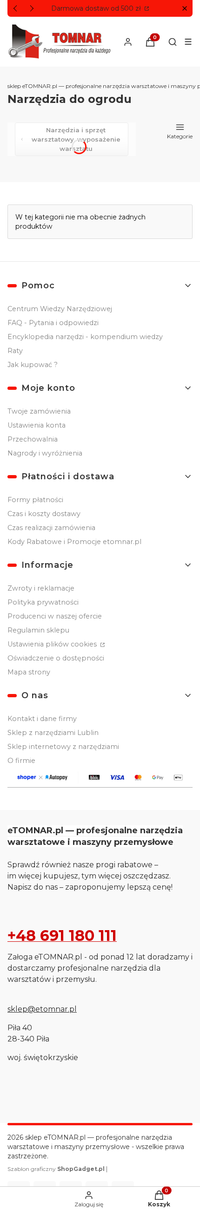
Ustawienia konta (36, 425)
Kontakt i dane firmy (42, 718)
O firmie (21, 760)
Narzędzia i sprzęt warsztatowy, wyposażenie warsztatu (76, 139)
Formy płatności (35, 500)
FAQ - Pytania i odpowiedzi (53, 323)
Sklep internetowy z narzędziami (63, 746)
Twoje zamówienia (39, 411)
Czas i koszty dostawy (43, 514)
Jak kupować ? (32, 365)
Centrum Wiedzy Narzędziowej (59, 309)
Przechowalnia (32, 439)
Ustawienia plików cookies (53, 644)
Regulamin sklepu (38, 630)
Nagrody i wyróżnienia (44, 453)
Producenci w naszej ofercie (54, 616)
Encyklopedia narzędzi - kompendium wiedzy (85, 337)
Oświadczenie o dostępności (55, 658)
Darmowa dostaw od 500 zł (97, 8)
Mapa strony (28, 672)
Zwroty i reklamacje (40, 588)
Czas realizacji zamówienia (51, 528)
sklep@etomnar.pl (42, 1009)
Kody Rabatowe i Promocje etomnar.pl (74, 541)
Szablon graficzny (56, 1168)
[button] (184, 8)
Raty (15, 351)
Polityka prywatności (43, 602)
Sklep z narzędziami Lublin (53, 732)
